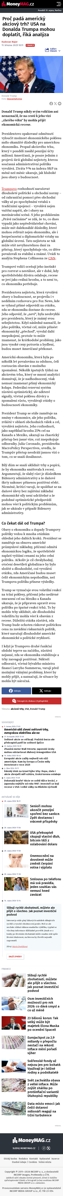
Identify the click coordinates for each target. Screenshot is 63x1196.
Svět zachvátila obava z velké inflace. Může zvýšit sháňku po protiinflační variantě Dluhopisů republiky (43, 1088)
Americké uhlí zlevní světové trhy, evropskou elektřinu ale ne (26, 731)
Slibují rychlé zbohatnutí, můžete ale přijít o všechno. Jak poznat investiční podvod (43, 983)
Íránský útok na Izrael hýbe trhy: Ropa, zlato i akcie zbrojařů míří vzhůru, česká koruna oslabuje (32, 773)
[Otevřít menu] (58, 4)
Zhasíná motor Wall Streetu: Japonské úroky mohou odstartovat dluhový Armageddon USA (30, 751)
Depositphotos (14, 99)
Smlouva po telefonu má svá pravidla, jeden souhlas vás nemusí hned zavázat (45, 886)
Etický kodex (10, 1158)
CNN (51, 258)
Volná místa (45, 1162)
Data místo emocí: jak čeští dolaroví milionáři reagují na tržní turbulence (43, 1109)
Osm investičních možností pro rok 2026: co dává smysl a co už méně (43, 1004)
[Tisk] (59, 103)
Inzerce (55, 1158)
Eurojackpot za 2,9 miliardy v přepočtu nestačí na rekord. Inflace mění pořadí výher (42, 1045)
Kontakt (33, 1158)
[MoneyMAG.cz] (18, 3)
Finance (6, 968)
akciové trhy (17, 709)
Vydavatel (44, 1158)
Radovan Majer (10, 42)
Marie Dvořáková (19, 946)
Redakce (23, 1158)
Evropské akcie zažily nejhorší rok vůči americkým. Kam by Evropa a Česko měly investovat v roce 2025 (27, 761)
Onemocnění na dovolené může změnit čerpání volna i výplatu (42, 861)
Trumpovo (9, 189)
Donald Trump (37, 709)
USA (27, 709)
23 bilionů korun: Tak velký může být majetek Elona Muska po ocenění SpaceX (43, 1024)
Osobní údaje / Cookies (24, 1162)
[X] (55, 103)
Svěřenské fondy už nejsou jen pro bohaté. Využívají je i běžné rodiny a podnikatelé (44, 1066)
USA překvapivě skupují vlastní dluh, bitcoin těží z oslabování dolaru (45, 838)
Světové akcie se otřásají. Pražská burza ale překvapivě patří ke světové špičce (29, 741)
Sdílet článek (53, 50)
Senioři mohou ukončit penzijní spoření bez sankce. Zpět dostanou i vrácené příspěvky (45, 813)
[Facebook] (51, 103)
